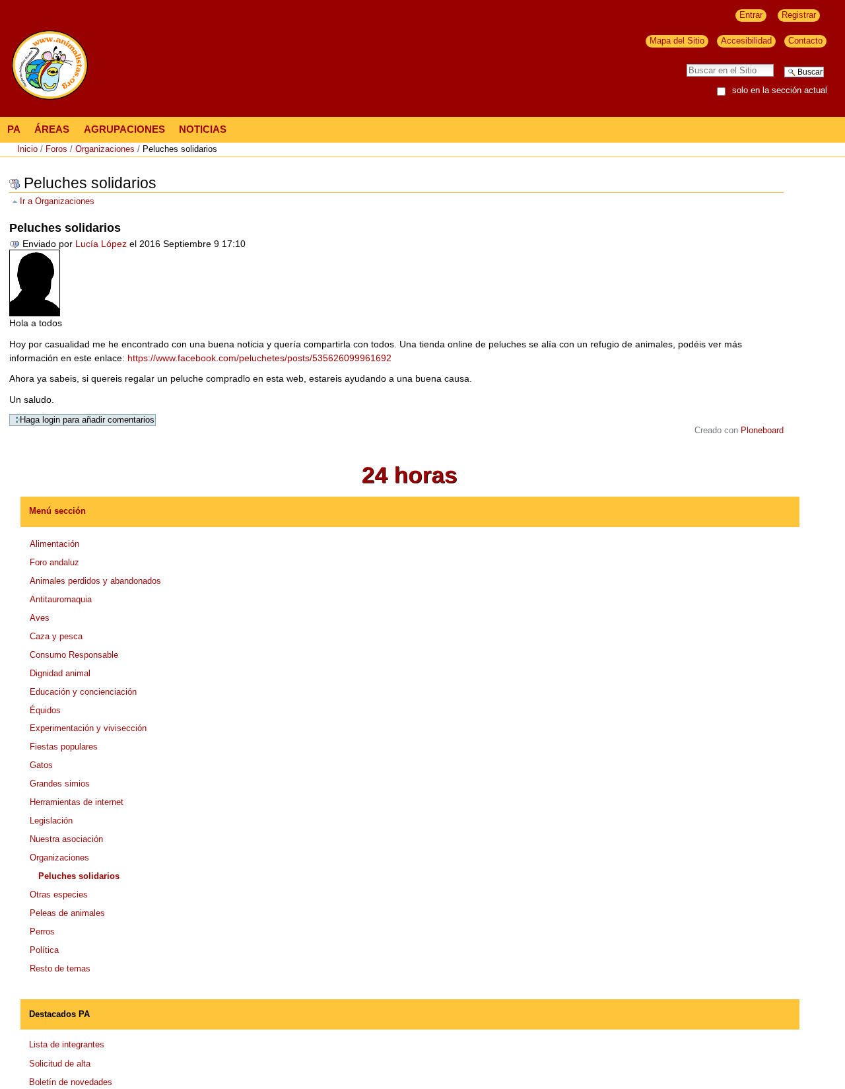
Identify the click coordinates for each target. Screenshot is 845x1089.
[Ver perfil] (34, 282)
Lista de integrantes (66, 1044)
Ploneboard (762, 430)
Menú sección (57, 511)
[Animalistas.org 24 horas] (409, 474)
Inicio (27, 149)
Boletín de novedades (70, 1082)
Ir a (57, 201)
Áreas (51, 129)
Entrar (750, 15)
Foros (56, 149)
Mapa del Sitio (677, 41)
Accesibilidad (746, 41)
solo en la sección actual (779, 91)
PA (13, 129)
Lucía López (101, 243)
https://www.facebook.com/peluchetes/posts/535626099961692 (259, 358)
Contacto (805, 41)
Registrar (799, 15)
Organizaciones (105, 149)
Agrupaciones (124, 129)
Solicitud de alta (59, 1064)
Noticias (202, 129)
